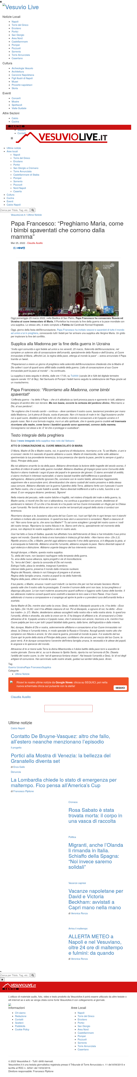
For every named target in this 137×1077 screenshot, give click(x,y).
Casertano (17, 58)
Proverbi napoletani (22, 84)
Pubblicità (20, 1026)
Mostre (15, 101)
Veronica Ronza (79, 913)
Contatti (22, 133)
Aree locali (12, 151)
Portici (15, 31)
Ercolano (16, 28)
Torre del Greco (20, 24)
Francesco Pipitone (23, 791)
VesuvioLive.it (18, 214)
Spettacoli (17, 104)
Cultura (10, 194)
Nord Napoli (19, 188)
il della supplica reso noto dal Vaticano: (46, 440)
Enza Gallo (19, 766)
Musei (15, 81)
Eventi (10, 201)
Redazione (20, 1016)
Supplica (46, 667)
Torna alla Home (68, 708)
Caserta (17, 191)
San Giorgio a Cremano (25, 168)
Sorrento (16, 51)
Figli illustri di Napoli (22, 78)
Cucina (15, 121)
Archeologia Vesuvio (22, 68)
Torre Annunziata (21, 54)
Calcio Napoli (14, 204)
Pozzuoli (16, 48)
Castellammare (20, 41)
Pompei (16, 44)
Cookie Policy (22, 1029)
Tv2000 (75, 375)
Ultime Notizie (34, 214)
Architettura (18, 71)
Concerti (16, 98)
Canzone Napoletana (23, 74)
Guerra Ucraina (16, 667)
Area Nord (17, 38)
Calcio (15, 118)
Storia (15, 88)
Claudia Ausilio (35, 243)
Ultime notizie (14, 148)
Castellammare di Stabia (26, 174)
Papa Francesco (33, 667)
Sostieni (22, 129)
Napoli (15, 21)
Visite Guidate (19, 108)
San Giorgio (18, 34)
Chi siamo (20, 1012)
